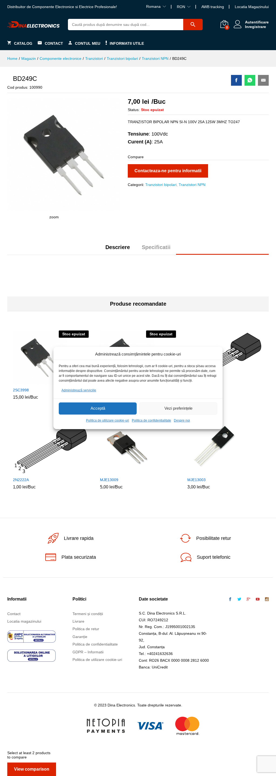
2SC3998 (21, 390)
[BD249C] (236, 80)
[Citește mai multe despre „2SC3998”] (44, 381)
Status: (134, 110)
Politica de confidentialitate (151, 420)
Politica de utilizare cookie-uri (107, 420)
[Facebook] (230, 599)
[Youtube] (257, 599)
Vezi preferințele (178, 408)
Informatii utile (127, 43)
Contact (54, 43)
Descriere (117, 247)
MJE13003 (196, 480)
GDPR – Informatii (88, 652)
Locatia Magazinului (252, 7)
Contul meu (87, 43)
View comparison (31, 769)
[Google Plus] (248, 599)
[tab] (117, 249)
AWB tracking (212, 7)
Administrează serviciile (78, 390)
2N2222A (21, 480)
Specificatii (156, 247)
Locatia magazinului (24, 621)
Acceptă (98, 408)
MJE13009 (109, 480)
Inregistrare (255, 27)
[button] (44, 470)
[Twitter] (239, 599)
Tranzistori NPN (192, 184)
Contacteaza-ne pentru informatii (167, 170)
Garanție (80, 636)
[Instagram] (266, 599)
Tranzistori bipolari (161, 184)
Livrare (78, 621)
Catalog (23, 43)
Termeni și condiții (88, 614)
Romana (153, 6)
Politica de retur (86, 629)
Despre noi (182, 420)
